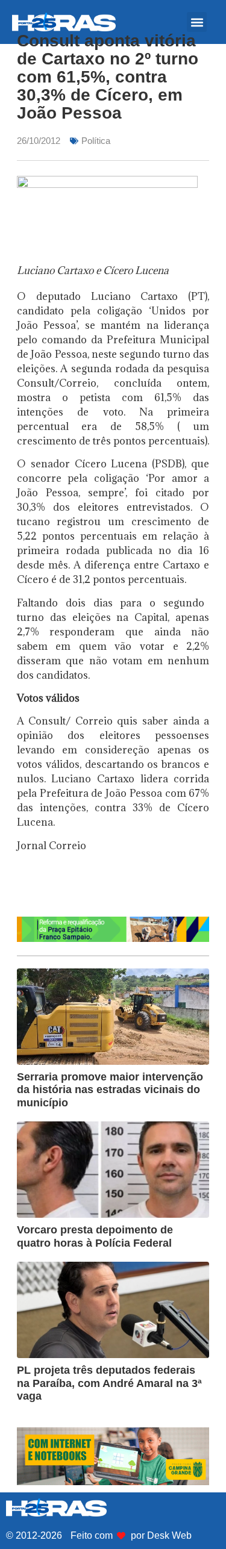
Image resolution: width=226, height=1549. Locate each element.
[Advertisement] (121, 888)
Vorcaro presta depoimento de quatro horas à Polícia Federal (95, 1236)
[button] (197, 22)
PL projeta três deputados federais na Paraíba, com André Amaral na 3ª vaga (109, 1383)
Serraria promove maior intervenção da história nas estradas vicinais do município (110, 1090)
